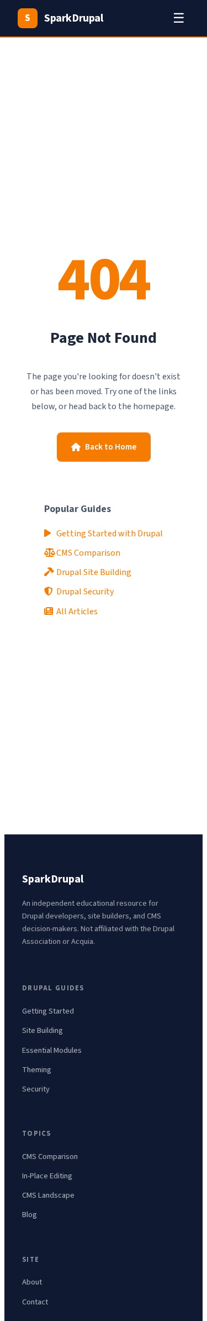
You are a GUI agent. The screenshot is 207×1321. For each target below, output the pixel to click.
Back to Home (110, 447)
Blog (29, 1214)
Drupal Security (84, 592)
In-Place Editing (47, 1176)
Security (36, 1089)
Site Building (42, 1030)
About (32, 1282)
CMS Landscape (48, 1195)
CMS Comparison (87, 553)
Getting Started (48, 1011)
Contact (35, 1302)
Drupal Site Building (93, 572)
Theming (36, 1069)
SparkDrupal (64, 18)
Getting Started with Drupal (109, 534)
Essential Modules (52, 1050)
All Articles (76, 611)
